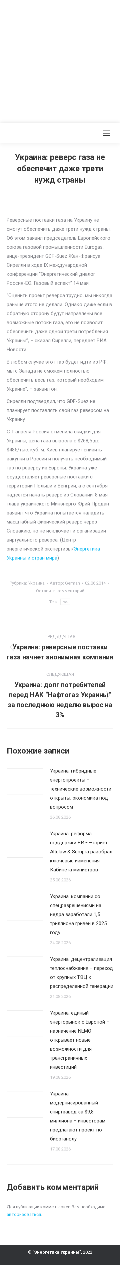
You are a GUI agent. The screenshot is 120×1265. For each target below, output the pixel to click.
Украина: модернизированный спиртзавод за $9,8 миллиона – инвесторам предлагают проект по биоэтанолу (77, 1116)
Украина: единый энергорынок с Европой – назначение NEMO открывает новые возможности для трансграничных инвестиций (79, 1040)
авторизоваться (24, 1214)
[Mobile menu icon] (106, 133)
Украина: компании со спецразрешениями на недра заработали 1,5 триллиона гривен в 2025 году (78, 914)
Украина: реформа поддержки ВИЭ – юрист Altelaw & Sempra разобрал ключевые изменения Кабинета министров (81, 852)
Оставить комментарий (60, 590)
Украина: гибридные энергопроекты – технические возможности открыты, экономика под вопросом (80, 789)
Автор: (65, 583)
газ (65, 602)
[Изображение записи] (25, 781)
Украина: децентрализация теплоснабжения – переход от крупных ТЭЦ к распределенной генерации (81, 972)
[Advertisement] (60, 60)
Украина (36, 583)
